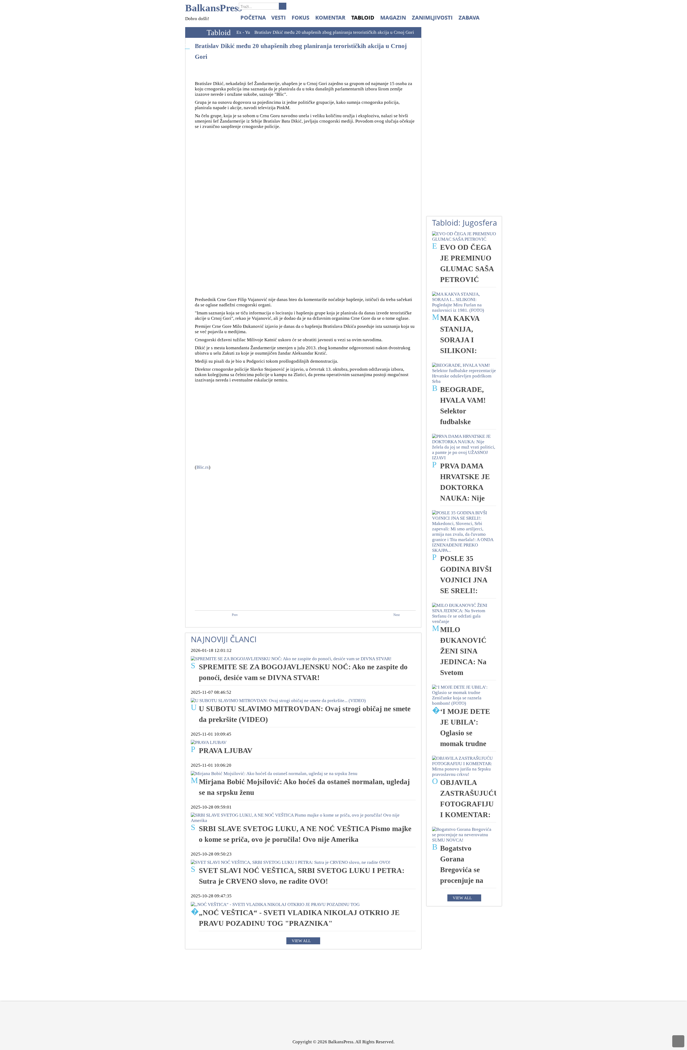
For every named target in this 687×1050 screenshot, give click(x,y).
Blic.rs (202, 467)
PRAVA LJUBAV (226, 751)
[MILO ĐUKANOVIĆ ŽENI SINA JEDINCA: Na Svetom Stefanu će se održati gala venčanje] (464, 613)
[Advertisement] (306, 212)
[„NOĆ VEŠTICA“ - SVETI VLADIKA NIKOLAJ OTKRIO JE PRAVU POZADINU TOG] (275, 903)
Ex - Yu (243, 32)
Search (282, 6)
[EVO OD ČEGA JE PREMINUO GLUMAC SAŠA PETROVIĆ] (464, 236)
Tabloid (219, 32)
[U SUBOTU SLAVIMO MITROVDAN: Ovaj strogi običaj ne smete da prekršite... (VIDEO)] (278, 700)
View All (301, 941)
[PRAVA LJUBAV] (208, 742)
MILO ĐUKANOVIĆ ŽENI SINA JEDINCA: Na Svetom (463, 651)
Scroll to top (678, 1041)
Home (194, 32)
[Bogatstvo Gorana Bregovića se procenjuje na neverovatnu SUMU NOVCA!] (464, 834)
